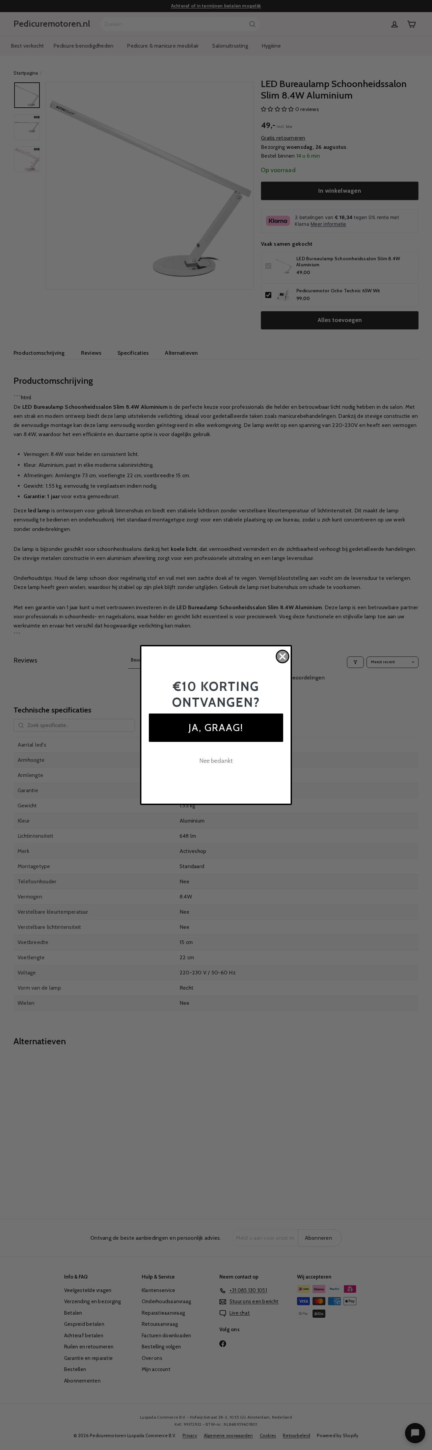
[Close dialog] (282, 656)
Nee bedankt (216, 760)
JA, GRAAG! (216, 727)
